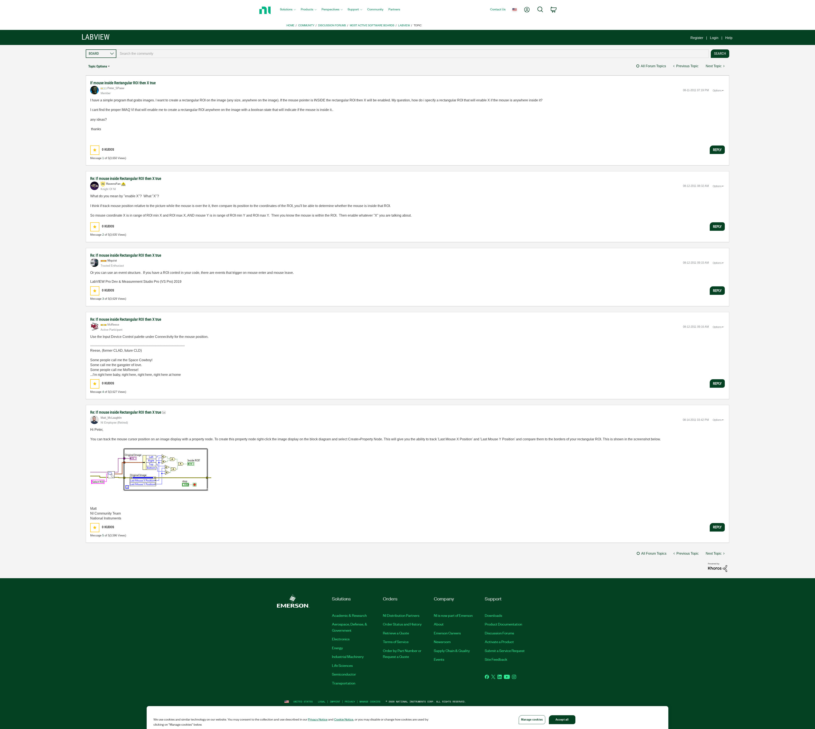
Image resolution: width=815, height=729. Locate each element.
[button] (94, 150)
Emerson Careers (447, 633)
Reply (717, 150)
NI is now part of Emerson (453, 615)
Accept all (562, 719)
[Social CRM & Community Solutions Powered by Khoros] (717, 567)
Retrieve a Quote (396, 633)
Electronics (341, 639)
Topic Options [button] (97, 66)
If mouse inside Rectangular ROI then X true (123, 83)
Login (714, 38)
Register (696, 38)
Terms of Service (396, 641)
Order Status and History (402, 624)
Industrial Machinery (348, 656)
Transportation (343, 683)
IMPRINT (335, 701)
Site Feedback (496, 659)
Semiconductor (344, 674)
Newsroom (442, 641)
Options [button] (717, 90)
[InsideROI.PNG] (150, 474)
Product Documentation (503, 624)
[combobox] (412, 53)
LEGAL (321, 701)
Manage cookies (370, 701)
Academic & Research (349, 615)
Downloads (493, 615)
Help (728, 38)
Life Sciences (342, 665)
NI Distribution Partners (401, 615)
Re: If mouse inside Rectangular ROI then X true (125, 178)
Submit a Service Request (505, 650)
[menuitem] (287, 10)
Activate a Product (499, 641)
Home (290, 25)
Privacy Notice (317, 719)
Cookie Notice (343, 719)
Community (306, 25)
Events (439, 659)
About (439, 624)
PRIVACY (350, 701)
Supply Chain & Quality (452, 650)
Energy (337, 647)
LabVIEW (404, 25)
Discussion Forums (332, 25)
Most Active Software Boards (372, 25)
